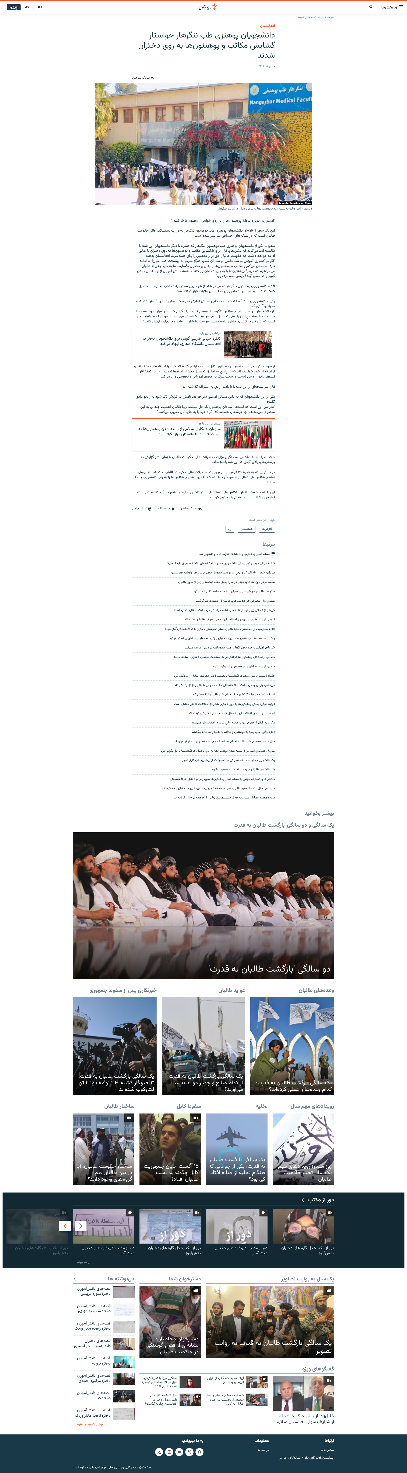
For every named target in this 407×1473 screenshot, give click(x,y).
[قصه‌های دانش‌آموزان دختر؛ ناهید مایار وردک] (124, 1414)
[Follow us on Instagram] (169, 1452)
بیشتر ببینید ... (81, 1262)
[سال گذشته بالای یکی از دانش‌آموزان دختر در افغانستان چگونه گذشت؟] (190, 1400)
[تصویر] (39, 7)
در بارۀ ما (263, 1450)
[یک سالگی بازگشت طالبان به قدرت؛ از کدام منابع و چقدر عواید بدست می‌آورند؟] (203, 1046)
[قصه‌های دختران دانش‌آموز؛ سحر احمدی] (124, 1344)
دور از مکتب (321, 1200)
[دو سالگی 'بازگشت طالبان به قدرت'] (203, 905)
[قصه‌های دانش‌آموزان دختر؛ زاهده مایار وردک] (124, 1327)
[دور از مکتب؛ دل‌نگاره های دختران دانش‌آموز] (303, 1226)
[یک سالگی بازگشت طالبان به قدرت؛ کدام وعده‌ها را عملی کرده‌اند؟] (292, 1046)
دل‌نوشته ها (121, 1279)
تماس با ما (327, 1450)
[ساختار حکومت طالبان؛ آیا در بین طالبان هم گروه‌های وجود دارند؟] (103, 1149)
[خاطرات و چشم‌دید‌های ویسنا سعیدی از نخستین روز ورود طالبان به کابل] (257, 1400)
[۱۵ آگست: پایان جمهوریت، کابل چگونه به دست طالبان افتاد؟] (170, 1149)
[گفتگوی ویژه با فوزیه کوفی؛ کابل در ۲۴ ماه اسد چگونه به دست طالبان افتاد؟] (190, 1382)
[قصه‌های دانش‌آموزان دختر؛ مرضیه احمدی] (124, 1379)
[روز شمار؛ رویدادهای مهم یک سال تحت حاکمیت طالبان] (303, 1149)
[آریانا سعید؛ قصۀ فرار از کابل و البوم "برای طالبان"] (257, 1382)
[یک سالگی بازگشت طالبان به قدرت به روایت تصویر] (270, 1322)
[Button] (143, 78)
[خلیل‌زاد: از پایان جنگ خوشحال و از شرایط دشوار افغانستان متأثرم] (303, 1393)
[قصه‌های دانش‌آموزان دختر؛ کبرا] (124, 1396)
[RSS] (159, 1452)
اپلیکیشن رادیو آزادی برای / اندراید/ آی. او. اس (306, 1458)
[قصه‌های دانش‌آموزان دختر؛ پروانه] (124, 1362)
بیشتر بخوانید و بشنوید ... (88, 1424)
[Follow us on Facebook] (199, 1452)
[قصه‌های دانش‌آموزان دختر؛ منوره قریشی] (124, 1292)
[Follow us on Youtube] (179, 1452)
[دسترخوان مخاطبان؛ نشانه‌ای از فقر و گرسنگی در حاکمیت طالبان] (170, 1322)
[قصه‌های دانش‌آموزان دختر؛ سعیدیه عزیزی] (124, 1310)
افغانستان (267, 26)
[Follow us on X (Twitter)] (189, 1452)
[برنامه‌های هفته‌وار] (27, 7)
